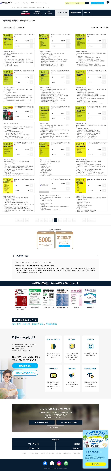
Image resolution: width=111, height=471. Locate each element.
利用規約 (24, 453)
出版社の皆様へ (67, 453)
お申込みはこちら (64, 245)
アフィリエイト (33, 444)
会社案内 (59, 453)
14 (60, 220)
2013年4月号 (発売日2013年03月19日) (60, 107)
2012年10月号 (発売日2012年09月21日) (97, 180)
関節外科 (39, 7)
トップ (13, 7)
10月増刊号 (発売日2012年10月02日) (61, 179)
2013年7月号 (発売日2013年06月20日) (24, 71)
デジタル (18, 46)
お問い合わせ (77, 448)
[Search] (87, 3)
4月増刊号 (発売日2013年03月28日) (24, 107)
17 (74, 220)
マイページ (16, 3)
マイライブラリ (24, 3)
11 (46, 220)
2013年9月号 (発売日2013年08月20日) (60, 35)
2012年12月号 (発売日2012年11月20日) (97, 143)
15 (64, 220)
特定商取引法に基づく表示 (47, 453)
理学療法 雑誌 (51, 324)
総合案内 (55, 440)
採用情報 (77, 444)
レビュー (87, 12)
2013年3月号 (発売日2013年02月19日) (96, 107)
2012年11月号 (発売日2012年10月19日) (24, 180)
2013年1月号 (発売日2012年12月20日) (60, 143)
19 (83, 220)
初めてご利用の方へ (25, 373)
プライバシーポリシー (33, 453)
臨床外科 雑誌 (32, 7)
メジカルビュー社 (24, 262)
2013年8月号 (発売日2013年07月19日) (96, 35)
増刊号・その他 (75, 12)
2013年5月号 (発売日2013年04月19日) (96, 71)
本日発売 (32, 3)
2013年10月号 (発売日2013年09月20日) (24, 35)
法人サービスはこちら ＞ (20, 378)
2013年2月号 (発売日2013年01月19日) (24, 143)
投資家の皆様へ (76, 453)
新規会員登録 (25, 366)
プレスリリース (33, 448)
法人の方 (45, 3)
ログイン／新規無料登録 (97, 2)
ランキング (38, 3)
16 (69, 220)
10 (41, 220)
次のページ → (91, 220)
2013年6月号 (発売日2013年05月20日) (60, 71)
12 (50, 220)
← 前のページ (19, 220)
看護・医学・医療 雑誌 (22, 7)
